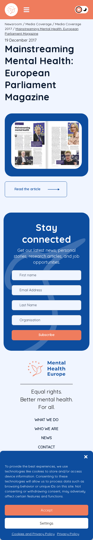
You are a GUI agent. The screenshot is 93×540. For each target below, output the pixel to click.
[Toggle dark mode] (81, 9)
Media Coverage (39, 24)
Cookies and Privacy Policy (33, 534)
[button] (85, 456)
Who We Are (46, 428)
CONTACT (46, 447)
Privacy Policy (68, 534)
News (46, 437)
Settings (46, 523)
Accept (46, 510)
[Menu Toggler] (26, 10)
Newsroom (13, 24)
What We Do (46, 419)
